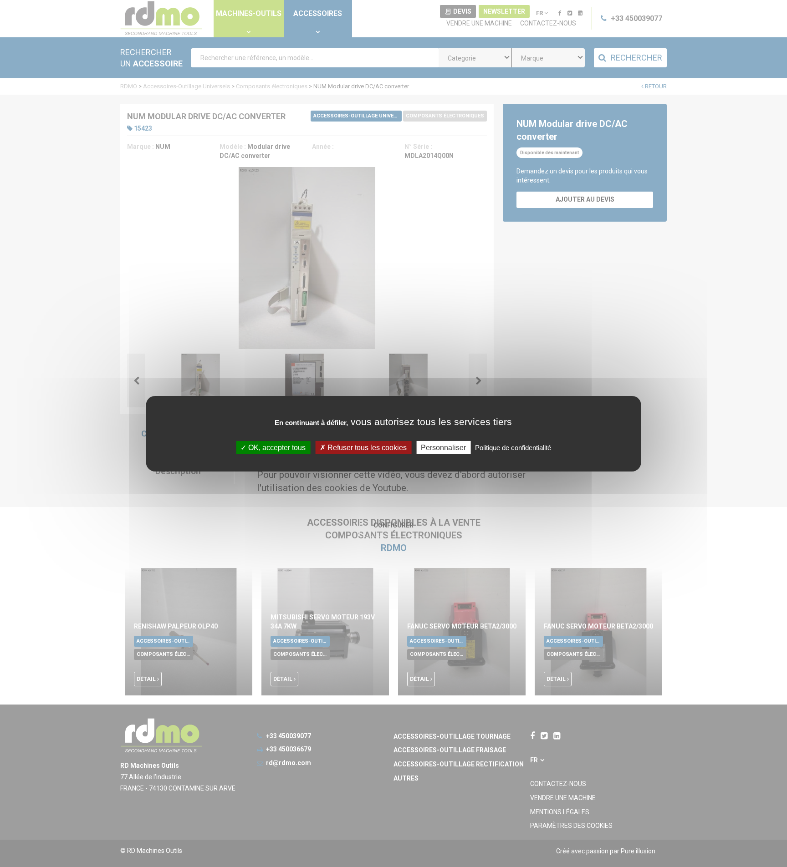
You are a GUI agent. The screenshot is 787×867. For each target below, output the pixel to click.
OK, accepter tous (276, 447)
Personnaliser (443, 447)
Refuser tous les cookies (366, 447)
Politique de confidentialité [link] (513, 447)
